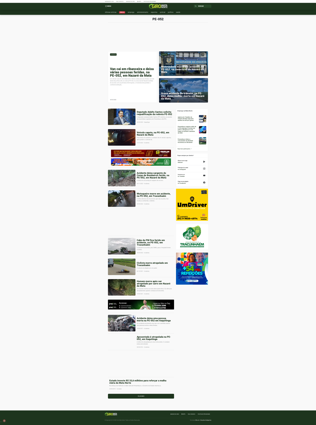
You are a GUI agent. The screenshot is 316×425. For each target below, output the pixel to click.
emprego (131, 12)
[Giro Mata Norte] (158, 6)
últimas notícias (110, 12)
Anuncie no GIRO (130, 1)
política (170, 12)
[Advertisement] (158, 37)
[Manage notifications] (4, 420)
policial (162, 12)
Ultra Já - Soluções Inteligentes (203, 420)
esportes (154, 12)
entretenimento (142, 12)
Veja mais (141, 396)
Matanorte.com (109, 1)
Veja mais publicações (184, 149)
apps (139, 1)
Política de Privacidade (150, 1)
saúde (178, 12)
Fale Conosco (120, 1)
